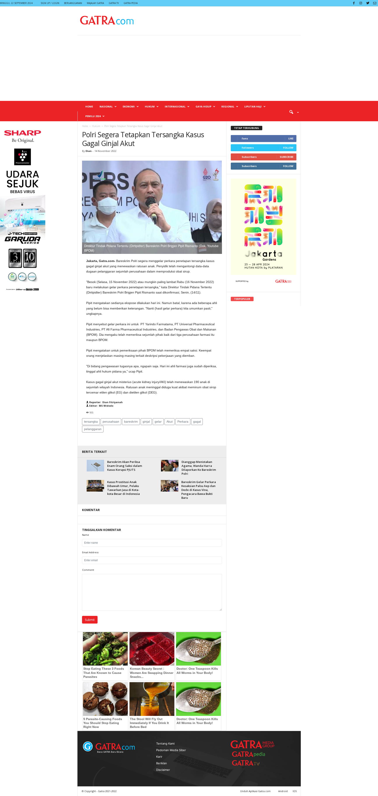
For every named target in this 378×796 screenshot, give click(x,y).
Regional (227, 106)
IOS (295, 791)
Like (290, 138)
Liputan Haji (253, 106)
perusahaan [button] (111, 421)
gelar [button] (158, 421)
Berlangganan (73, 3)
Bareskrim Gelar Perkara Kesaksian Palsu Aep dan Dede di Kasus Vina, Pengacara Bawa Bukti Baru (198, 490)
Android (283, 791)
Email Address (90, 552)
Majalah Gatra (95, 3)
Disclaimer (163, 769)
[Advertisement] (189, 68)
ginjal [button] (146, 421)
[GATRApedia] (250, 754)
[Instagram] (360, 3)
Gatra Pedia (131, 3)
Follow (288, 147)
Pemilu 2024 (93, 116)
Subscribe (286, 156)
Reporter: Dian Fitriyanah (106, 402)
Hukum (150, 106)
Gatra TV (114, 3)
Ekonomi (129, 106)
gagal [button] (197, 421)
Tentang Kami (165, 743)
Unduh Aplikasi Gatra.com (255, 791)
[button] (292, 112)
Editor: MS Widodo (101, 405)
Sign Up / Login (50, 3)
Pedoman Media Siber (171, 750)
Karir (159, 756)
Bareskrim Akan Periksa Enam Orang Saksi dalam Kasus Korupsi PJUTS (124, 466)
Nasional (106, 106)
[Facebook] (353, 3)
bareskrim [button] (131, 421)
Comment (88, 569)
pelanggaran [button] (93, 429)
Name (85, 534)
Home (89, 106)
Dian (89, 151)
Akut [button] (169, 421)
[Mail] (374, 3)
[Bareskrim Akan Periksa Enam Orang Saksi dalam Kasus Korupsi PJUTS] (95, 465)
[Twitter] (367, 3)
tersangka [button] (91, 421)
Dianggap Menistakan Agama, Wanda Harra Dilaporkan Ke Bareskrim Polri (199, 468)
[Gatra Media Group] (252, 744)
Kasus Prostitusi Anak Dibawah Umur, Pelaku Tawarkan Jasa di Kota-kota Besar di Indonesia (123, 488)
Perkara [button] (182, 421)
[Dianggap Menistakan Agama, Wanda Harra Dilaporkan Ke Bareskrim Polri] (169, 465)
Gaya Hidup (203, 106)
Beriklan (161, 763)
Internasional (175, 106)
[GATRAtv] (250, 763)
